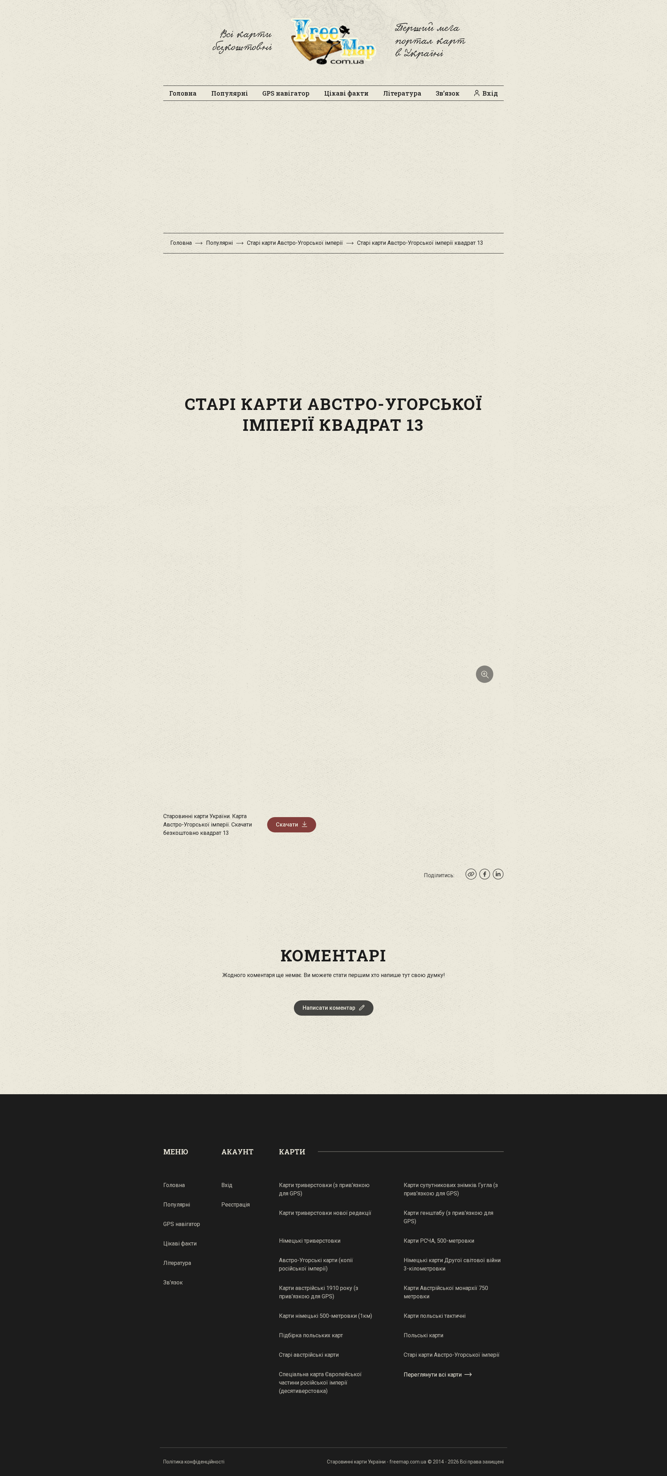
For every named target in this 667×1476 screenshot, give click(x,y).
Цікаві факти (346, 93)
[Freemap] (333, 41)
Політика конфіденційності (193, 1462)
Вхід (490, 93)
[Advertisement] (333, 170)
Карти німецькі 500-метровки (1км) (325, 1316)
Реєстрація (235, 1204)
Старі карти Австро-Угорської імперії (295, 243)
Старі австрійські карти (309, 1355)
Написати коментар (329, 1008)
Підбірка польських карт (311, 1335)
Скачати (287, 824)
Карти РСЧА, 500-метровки (439, 1240)
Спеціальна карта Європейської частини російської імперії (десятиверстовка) (320, 1382)
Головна (183, 93)
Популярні (229, 93)
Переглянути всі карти (433, 1374)
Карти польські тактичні (435, 1316)
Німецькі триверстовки (309, 1240)
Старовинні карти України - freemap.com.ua (376, 1462)
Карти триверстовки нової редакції (325, 1213)
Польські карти (423, 1335)
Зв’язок (448, 93)
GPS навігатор (286, 93)
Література (402, 93)
